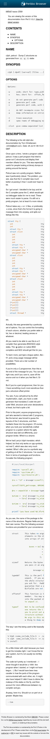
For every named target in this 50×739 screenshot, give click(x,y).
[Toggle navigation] (5, 4)
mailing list (5, 733)
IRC (12, 733)
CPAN (20, 11)
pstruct (9, 11)
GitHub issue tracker (16, 720)
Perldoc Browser (35, 4)
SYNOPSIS (15, 37)
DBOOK (34, 717)
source (15, 11)
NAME (13, 34)
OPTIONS (18, 40)
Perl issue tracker (40, 730)
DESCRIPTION (16, 43)
